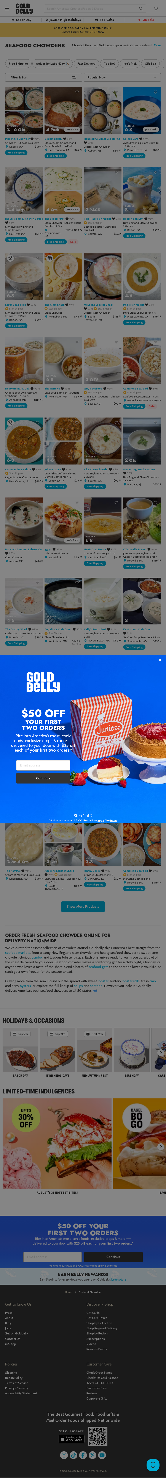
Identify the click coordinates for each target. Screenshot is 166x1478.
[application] (153, 1465)
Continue (43, 778)
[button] (83, 739)
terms (113, 820)
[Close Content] (160, 660)
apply (101, 820)
